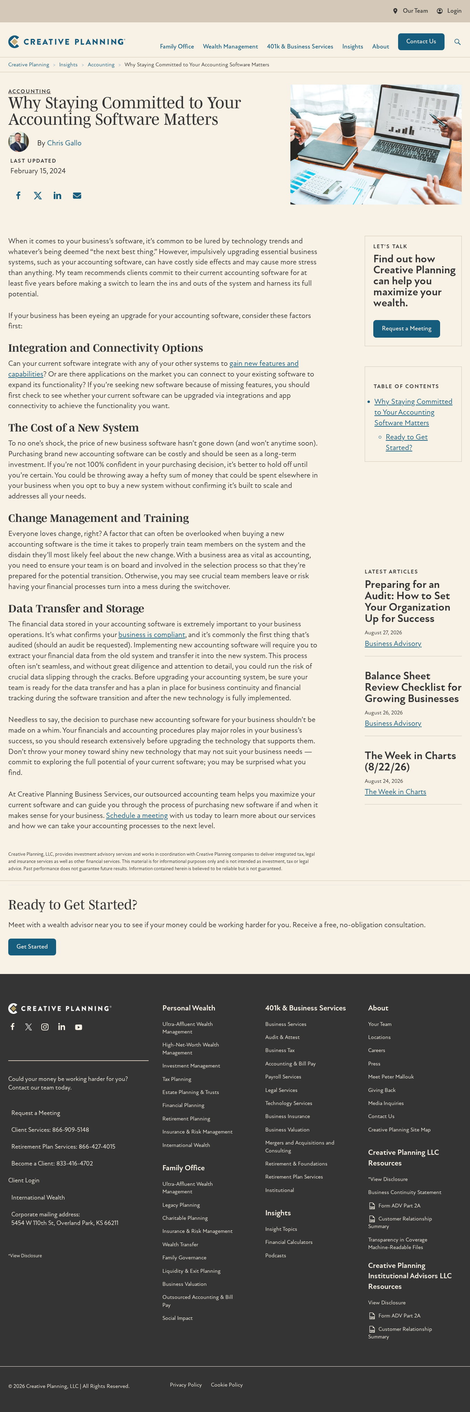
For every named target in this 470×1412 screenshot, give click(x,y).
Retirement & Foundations (296, 1163)
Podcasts (275, 1255)
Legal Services (281, 1090)
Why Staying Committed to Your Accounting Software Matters (413, 412)
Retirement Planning (186, 1118)
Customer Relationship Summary (400, 1222)
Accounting (101, 64)
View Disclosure (387, 1302)
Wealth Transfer (180, 1244)
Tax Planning (176, 1079)
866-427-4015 (97, 1146)
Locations (379, 1037)
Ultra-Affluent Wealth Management (187, 1028)
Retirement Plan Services (294, 1176)
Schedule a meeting (137, 815)
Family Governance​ (184, 1257)
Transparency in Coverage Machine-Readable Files (397, 1243)
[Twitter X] (28, 1030)
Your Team (380, 1024)
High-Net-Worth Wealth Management (190, 1048)
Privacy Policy (186, 1384)
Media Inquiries (386, 1103)
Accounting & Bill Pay (290, 1063)
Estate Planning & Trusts (190, 1092)
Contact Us (421, 41)
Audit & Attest (282, 1037)
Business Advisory (393, 643)
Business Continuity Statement (404, 1192)
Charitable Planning (185, 1218)
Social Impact (177, 1318)
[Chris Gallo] (18, 149)
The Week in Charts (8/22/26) (410, 761)
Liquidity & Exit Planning (191, 1271)
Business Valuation (184, 1284)
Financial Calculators (289, 1242)
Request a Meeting (35, 1113)
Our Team (415, 10)
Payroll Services (283, 1076)
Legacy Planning (181, 1205)
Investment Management (191, 1065)
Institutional (279, 1190)
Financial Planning (183, 1105)
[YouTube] (78, 1030)
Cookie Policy (227, 1384)
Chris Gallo (64, 143)
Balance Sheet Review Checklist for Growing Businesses (413, 687)
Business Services (286, 1024)
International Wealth (38, 1197)
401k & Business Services (305, 1008)
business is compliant (151, 634)
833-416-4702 (74, 1163)
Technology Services (288, 1103)
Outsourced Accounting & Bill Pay (197, 1301)
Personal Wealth (188, 1008)
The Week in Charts (395, 791)
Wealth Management (230, 46)
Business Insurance (287, 1116)
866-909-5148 (70, 1130)
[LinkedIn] (61, 1030)
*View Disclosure (25, 1256)
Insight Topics (281, 1229)
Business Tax (280, 1050)
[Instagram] (44, 1030)
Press (374, 1063)
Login (454, 10)
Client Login (24, 1180)
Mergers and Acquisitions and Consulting (299, 1146)
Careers (376, 1050)
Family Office (177, 46)
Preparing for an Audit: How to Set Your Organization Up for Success (407, 601)
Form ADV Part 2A (399, 1205)
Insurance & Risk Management (197, 1131)
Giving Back (382, 1090)
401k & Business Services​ (300, 46)
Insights (352, 46)
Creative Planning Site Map (399, 1129)
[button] (453, 42)
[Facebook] (12, 1030)
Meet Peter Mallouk (391, 1076)
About (380, 46)
